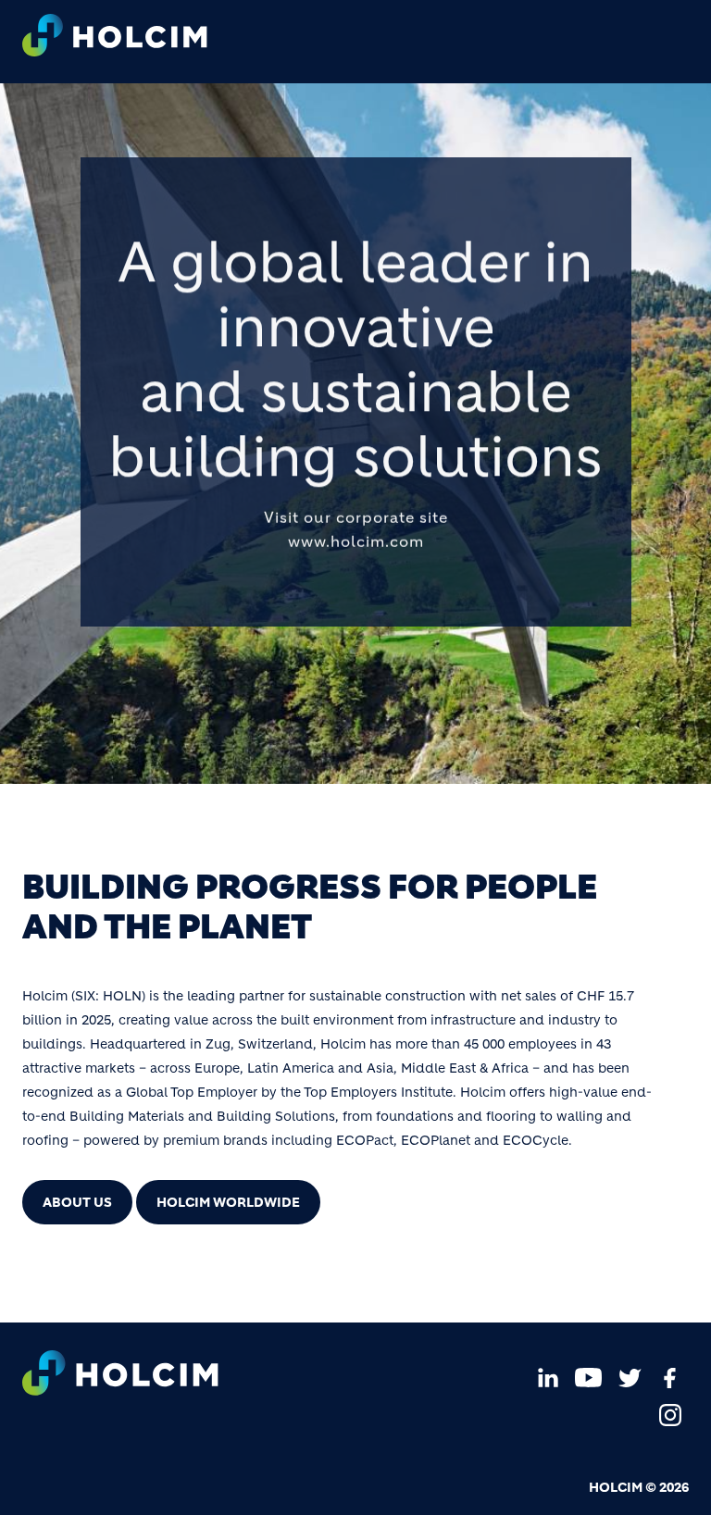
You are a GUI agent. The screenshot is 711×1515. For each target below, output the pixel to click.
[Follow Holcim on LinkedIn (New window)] (548, 1377)
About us (77, 1202)
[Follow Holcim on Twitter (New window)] (629, 1377)
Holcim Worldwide (228, 1202)
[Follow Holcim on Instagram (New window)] (670, 1414)
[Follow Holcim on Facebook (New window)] (670, 1377)
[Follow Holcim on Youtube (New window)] (588, 1377)
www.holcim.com (356, 540)
